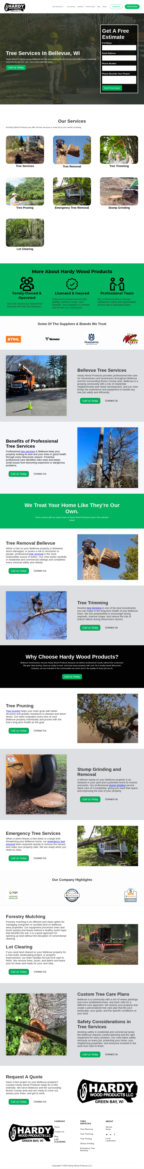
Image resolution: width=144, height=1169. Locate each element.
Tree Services (85, 1122)
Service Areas (90, 7)
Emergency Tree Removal (87, 1149)
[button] (58, 6)
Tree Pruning (86, 1139)
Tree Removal (86, 1129)
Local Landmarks (111, 1139)
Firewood (80, 7)
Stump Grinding (87, 1143)
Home (57, 1127)
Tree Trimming (86, 1134)
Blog (98, 7)
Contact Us (116, 7)
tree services (28, 451)
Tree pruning (13, 711)
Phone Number (109, 63)
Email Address (109, 53)
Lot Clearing (71, 7)
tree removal (36, 554)
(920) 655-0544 (132, 7)
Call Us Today (16, 67)
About (105, 7)
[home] (14, 6)
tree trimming (94, 608)
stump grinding (117, 785)
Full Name (107, 43)
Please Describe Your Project (116, 74)
